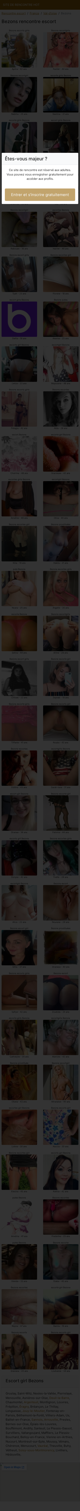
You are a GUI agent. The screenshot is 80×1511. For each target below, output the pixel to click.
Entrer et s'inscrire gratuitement (40, 194)
